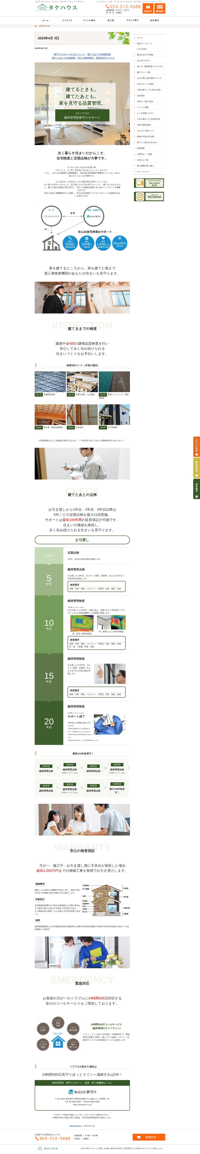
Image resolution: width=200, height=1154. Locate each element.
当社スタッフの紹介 (145, 84)
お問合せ (148, 8)
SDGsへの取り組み (145, 101)
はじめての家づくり (145, 131)
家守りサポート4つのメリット (69, 54)
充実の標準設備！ (144, 125)
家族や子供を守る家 (145, 136)
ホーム (140, 38)
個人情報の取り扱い (145, 166)
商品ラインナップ (144, 43)
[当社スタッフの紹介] (133, 20)
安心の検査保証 (86, 58)
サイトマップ (142, 171)
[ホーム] (45, 20)
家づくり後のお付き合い (147, 142)
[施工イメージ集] (111, 20)
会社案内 (141, 95)
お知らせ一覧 (142, 160)
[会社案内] (154, 20)
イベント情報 (142, 107)
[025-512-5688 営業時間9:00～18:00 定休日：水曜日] (123, 9)
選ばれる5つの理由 (145, 55)
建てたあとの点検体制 (63, 58)
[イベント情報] (89, 20)
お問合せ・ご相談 (144, 154)
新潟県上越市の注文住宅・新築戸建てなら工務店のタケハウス (127, 1148)
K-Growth (142, 49)
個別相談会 (196, 468)
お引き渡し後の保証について (149, 78)
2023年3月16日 (75, 1126)
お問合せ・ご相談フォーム (149, 1137)
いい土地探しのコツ (145, 113)
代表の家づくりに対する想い (149, 90)
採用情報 (141, 148)
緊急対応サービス (105, 58)
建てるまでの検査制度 (99, 54)
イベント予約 (196, 447)
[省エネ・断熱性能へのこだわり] (67, 20)
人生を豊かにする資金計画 (148, 119)
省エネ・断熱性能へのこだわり (150, 66)
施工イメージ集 (143, 72)
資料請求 (159, 8)
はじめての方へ (143, 60)
